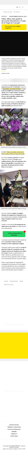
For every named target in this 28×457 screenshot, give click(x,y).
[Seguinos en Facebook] (11, 450)
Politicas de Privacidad (14, 429)
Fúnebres (14, 431)
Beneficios (14, 433)
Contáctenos (14, 436)
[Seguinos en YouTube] (15, 450)
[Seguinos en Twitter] (13, 450)
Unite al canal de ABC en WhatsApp (15, 234)
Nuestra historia (14, 424)
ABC (4, 7)
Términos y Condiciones (14, 427)
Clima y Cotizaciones (14, 7)
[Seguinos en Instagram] (16, 450)
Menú (26, 7)
